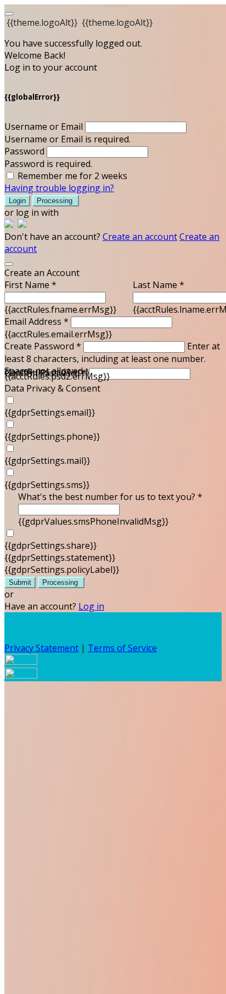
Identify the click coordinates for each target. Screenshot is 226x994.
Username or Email (43, 126)
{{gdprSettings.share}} (50, 545)
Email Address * (36, 321)
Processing (56, 201)
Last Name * (158, 285)
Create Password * (42, 346)
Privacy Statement (41, 648)
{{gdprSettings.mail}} (47, 461)
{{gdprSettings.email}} (49, 412)
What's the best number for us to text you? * (110, 497)
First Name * (30, 285)
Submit (20, 582)
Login (17, 201)
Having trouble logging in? (59, 188)
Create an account (140, 237)
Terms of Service (122, 648)
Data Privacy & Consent (52, 388)
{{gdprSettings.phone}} (52, 436)
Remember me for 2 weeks (72, 176)
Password (24, 151)
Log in (91, 606)
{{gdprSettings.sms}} (46, 485)
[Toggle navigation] (8, 13)
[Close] (8, 264)
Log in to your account (50, 67)
